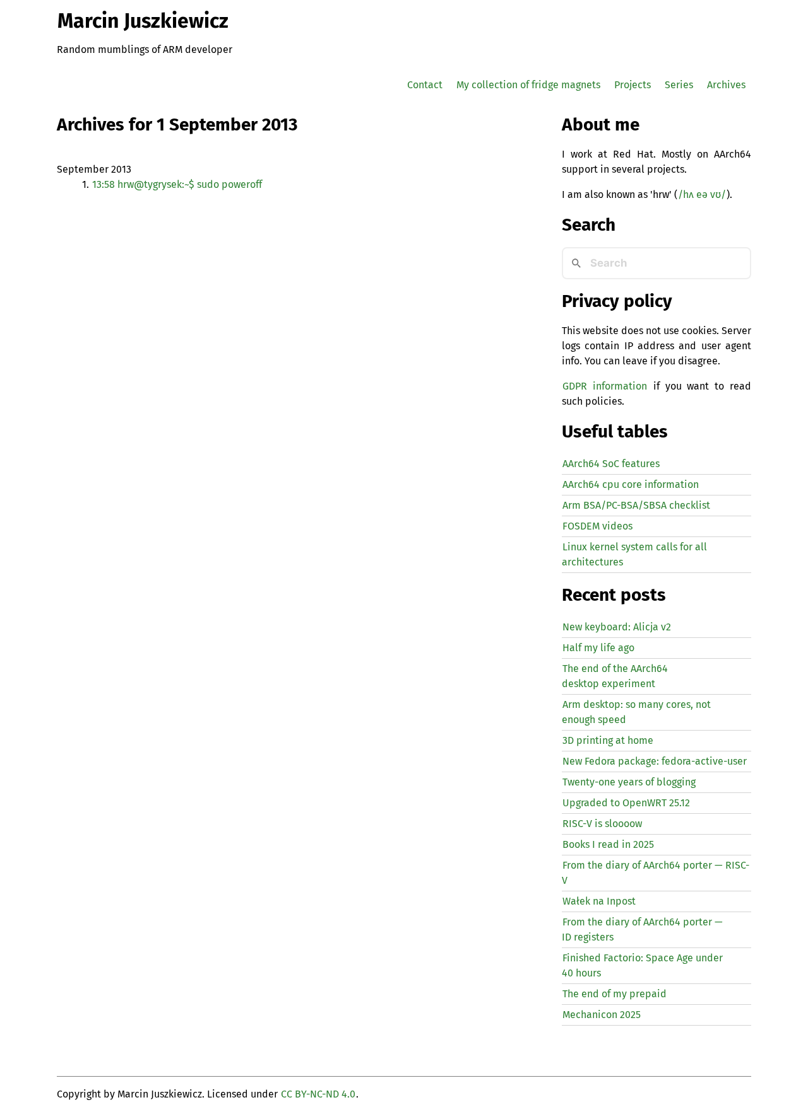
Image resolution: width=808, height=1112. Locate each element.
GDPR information (604, 386)
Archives (726, 85)
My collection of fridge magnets (528, 85)
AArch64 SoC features (611, 464)
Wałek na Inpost (599, 901)
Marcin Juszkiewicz (143, 21)
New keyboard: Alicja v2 (616, 627)
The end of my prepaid (614, 994)
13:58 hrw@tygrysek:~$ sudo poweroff (177, 184)
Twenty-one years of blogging (629, 782)
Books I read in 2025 (608, 844)
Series (679, 85)
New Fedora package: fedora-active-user (654, 761)
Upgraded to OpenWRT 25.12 (626, 803)
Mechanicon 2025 (601, 1015)
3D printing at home (607, 740)
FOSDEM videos (597, 526)
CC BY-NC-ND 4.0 (318, 1094)
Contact (425, 85)
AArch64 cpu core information (630, 484)
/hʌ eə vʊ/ (702, 194)
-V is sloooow (602, 824)
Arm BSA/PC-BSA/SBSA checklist (636, 505)
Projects (632, 85)
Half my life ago (598, 648)
